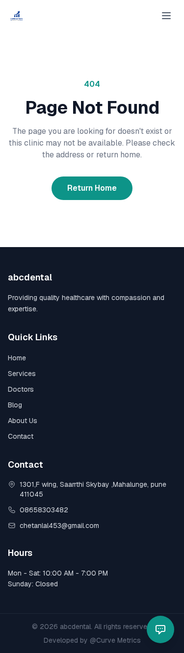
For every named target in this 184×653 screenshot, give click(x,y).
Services (22, 373)
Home (17, 357)
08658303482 (44, 509)
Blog (15, 405)
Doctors (21, 389)
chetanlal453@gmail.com (59, 525)
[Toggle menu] (166, 15)
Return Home (92, 188)
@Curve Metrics (115, 640)
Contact (20, 436)
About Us (22, 420)
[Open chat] (160, 629)
